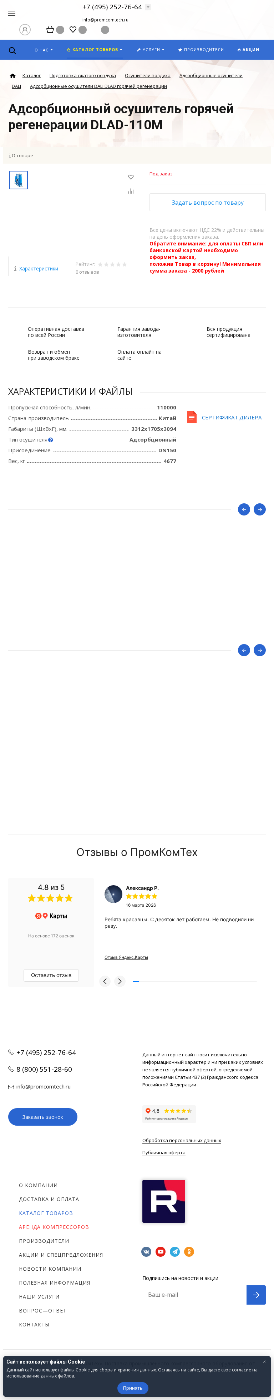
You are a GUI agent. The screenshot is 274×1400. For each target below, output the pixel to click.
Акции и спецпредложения (61, 1254)
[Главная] (12, 75)
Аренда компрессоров (54, 1227)
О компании (38, 1185)
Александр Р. (142, 888)
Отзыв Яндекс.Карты (126, 957)
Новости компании (50, 1268)
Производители (44, 1240)
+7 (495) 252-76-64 (112, 6)
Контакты (34, 1324)
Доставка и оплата (49, 1199)
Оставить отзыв (51, 975)
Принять (133, 1388)
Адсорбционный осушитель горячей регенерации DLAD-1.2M (77, 596)
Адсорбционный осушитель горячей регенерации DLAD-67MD (78, 736)
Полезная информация (54, 1282)
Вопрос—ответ (43, 1310)
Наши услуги (39, 1296)
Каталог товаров (46, 1213)
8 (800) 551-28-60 (44, 1069)
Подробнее (136, 630)
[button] (105, 981)
